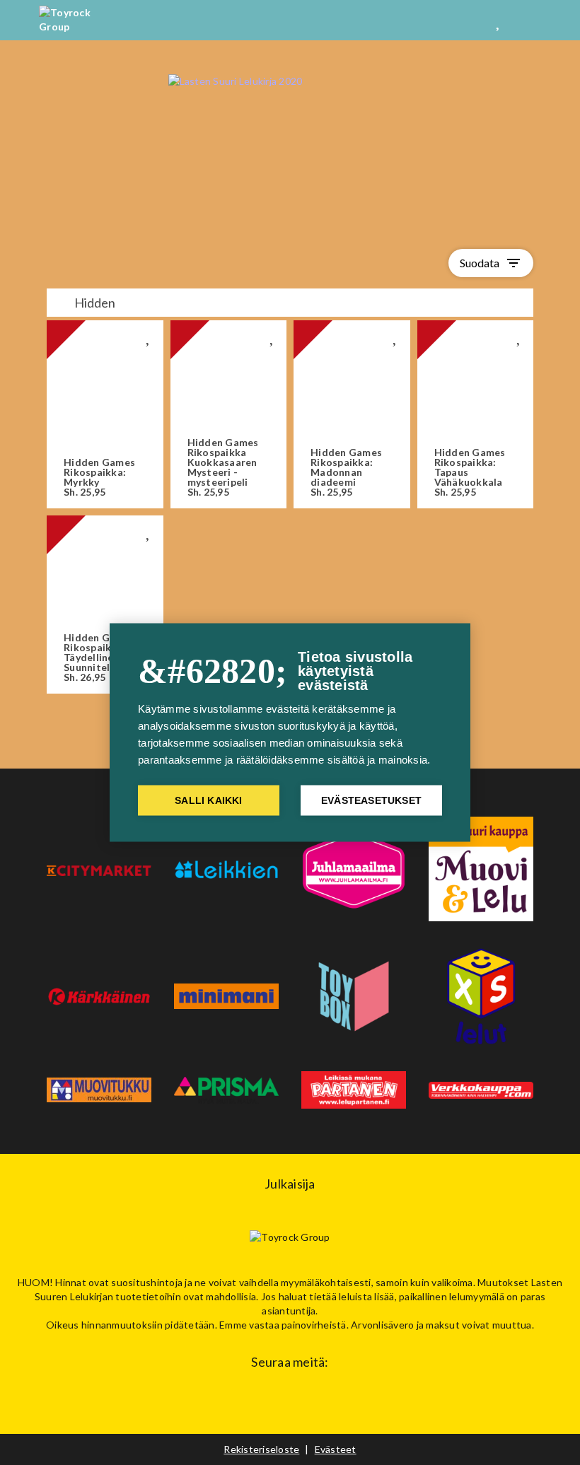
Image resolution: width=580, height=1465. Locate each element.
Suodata (491, 263)
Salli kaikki (208, 800)
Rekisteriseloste (261, 1449)
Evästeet (335, 1449)
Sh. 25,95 (99, 477)
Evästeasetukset (371, 800)
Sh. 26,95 (99, 657)
